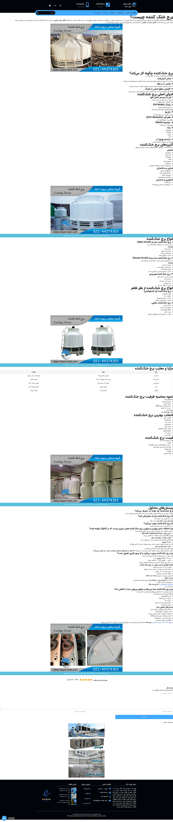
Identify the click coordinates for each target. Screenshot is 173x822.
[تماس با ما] (4, 818)
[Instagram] (60, 5)
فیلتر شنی (163, 584)
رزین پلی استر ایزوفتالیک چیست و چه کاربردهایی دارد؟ (64, 796)
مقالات (112, 13)
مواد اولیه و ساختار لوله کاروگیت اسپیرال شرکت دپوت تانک (63, 802)
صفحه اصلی (130, 13)
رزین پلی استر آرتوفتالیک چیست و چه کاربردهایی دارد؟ (64, 790)
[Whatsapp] (55, 5)
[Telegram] (50, 5)
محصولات (121, 13)
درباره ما (105, 13)
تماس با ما (97, 13)
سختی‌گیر (170, 584)
